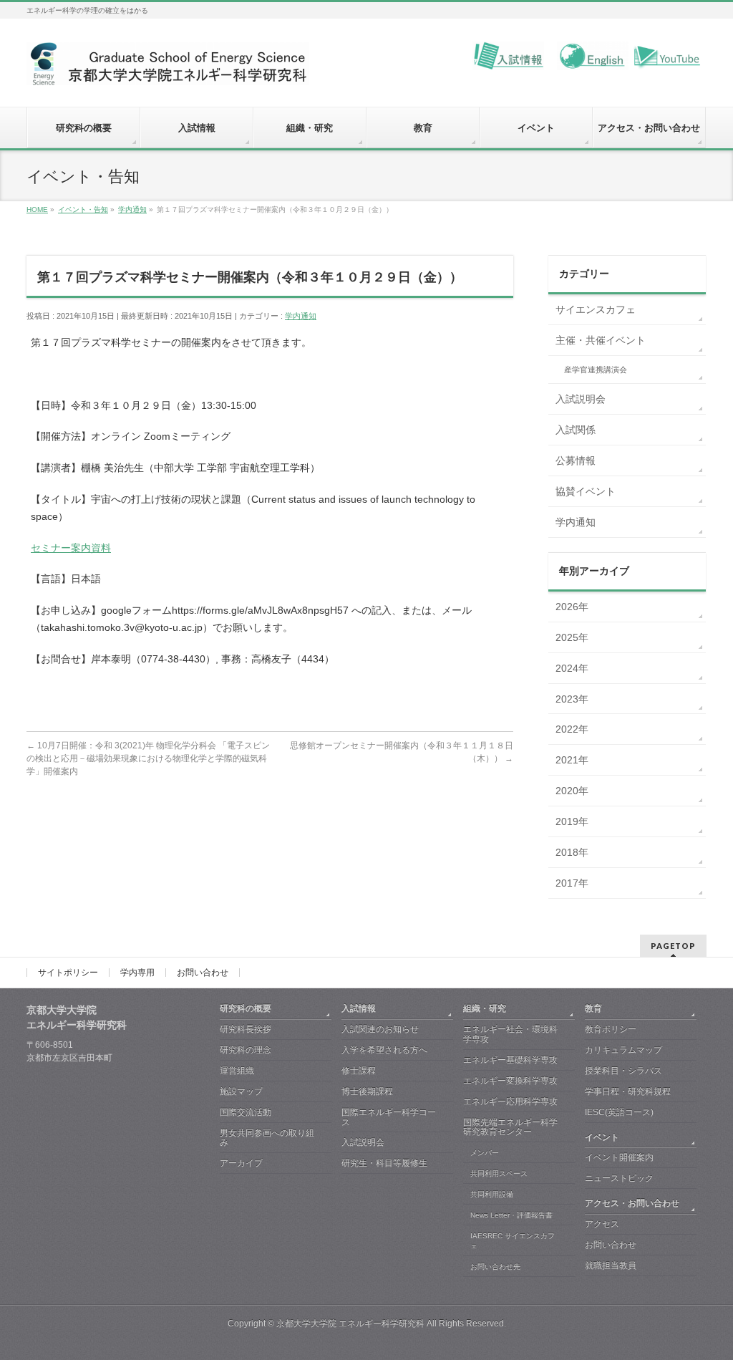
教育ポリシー (610, 1029)
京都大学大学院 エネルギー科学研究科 (350, 1323)
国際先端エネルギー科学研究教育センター (510, 1127)
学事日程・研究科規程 (628, 1091)
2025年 (571, 637)
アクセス (602, 1224)
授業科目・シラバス (623, 1071)
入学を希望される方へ (384, 1050)
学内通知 (300, 316)
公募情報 (575, 460)
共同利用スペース (499, 1173)
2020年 (571, 790)
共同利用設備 (491, 1194)
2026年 (571, 606)
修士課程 (358, 1071)
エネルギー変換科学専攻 (510, 1081)
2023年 (571, 699)
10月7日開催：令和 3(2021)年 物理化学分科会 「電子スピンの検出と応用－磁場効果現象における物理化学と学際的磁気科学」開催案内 (148, 758)
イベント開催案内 (619, 1157)
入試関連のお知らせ (380, 1029)
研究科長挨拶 (245, 1029)
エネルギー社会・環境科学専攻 (510, 1034)
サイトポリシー (68, 972)
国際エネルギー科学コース (388, 1117)
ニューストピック (619, 1178)
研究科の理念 (245, 1050)
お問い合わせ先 (495, 1266)
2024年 (571, 668)
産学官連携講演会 (595, 369)
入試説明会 (580, 399)
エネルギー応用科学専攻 (510, 1101)
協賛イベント (585, 491)
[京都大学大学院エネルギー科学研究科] (167, 69)
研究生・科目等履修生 (384, 1163)
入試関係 (575, 429)
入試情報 (358, 1008)
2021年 (571, 760)
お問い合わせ (202, 972)
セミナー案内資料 (71, 548)
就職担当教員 (610, 1265)
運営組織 (237, 1071)
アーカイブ (241, 1163)
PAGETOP (673, 945)
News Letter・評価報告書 (511, 1215)
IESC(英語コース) (619, 1112)
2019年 (571, 821)
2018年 (571, 852)
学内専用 (137, 972)
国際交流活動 (245, 1112)
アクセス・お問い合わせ (632, 1203)
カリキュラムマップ (623, 1050)
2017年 (571, 883)
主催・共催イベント (600, 340)
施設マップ (241, 1091)
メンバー (484, 1153)
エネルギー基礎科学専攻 (510, 1060)
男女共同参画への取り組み (267, 1138)
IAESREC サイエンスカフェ (512, 1241)
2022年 (571, 729)
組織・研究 (484, 1008)
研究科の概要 (245, 1008)
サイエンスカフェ (595, 309)
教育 (593, 1008)
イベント (602, 1137)
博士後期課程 (367, 1091)
